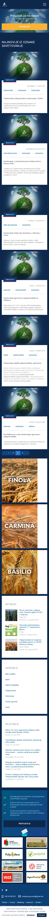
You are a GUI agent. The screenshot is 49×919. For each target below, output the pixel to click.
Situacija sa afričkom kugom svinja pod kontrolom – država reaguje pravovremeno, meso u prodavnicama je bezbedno (22, 764)
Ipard (7, 679)
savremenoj (39, 153)
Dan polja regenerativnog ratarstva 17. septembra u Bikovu (29, 627)
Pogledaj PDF (24, 27)
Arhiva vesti (10, 80)
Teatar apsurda (11, 702)
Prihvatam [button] (41, 915)
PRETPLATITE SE (24, 824)
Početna (4, 902)
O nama (12, 902)
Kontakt (38, 902)
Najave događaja (12, 685)
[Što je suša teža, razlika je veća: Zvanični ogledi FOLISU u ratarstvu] (11, 615)
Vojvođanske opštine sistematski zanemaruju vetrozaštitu (23, 741)
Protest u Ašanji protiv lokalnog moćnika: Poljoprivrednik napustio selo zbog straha (21, 775)
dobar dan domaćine (10, 225)
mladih (6, 355)
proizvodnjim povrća (10, 153)
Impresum (29, 902)
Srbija (21, 632)
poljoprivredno (8, 90)
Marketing (20, 902)
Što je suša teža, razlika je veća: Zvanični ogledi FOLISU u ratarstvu (30, 612)
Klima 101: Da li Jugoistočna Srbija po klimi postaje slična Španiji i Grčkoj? (22, 731)
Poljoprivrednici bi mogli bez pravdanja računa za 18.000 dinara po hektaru (30, 642)
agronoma (7, 290)
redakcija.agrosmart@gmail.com (32, 896)
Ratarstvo (23, 617)
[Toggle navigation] (44, 4)
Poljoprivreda (10, 691)
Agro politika (24, 647)
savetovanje (22, 90)
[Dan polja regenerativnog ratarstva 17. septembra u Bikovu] (11, 630)
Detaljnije (31, 915)
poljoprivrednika (20, 290)
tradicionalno (35, 90)
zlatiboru (31, 426)
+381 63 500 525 (10, 896)
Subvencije (9, 696)
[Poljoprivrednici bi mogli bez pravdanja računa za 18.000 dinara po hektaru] (11, 645)
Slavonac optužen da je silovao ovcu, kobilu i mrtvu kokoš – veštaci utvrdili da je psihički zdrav (23, 752)
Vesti (7, 707)
